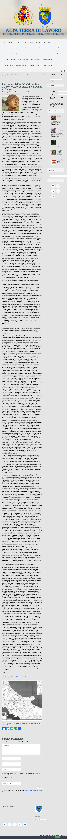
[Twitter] (58, 191)
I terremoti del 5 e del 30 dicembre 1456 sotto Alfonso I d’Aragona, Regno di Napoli (22, 677)
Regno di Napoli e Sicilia (14, 74)
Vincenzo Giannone (35, 54)
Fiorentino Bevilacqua (10, 48)
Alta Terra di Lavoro (58, 100)
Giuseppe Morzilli (8, 65)
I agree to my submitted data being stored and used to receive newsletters (56, 104)
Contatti (18, 42)
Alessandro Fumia (47, 59)
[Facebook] (53, 185)
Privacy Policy (23, 48)
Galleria (25, 42)
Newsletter (47, 42)
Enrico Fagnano (35, 59)
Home (4, 42)
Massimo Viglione (35, 65)
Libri (31, 42)
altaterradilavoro (14, 92)
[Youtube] (53, 196)
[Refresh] (11, 777)
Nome (53, 91)
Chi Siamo (11, 42)
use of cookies (51, 836)
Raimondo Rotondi (39, 48)
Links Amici (38, 42)
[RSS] (53, 191)
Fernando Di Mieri (21, 54)
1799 (30, 48)
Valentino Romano (48, 65)
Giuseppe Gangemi (9, 59)
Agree (57, 836)
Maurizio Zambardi (22, 65)
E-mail (53, 95)
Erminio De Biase (8, 54)
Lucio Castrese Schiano (54, 48)
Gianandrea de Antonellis (51, 54)
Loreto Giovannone (22, 59)
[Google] (58, 185)
